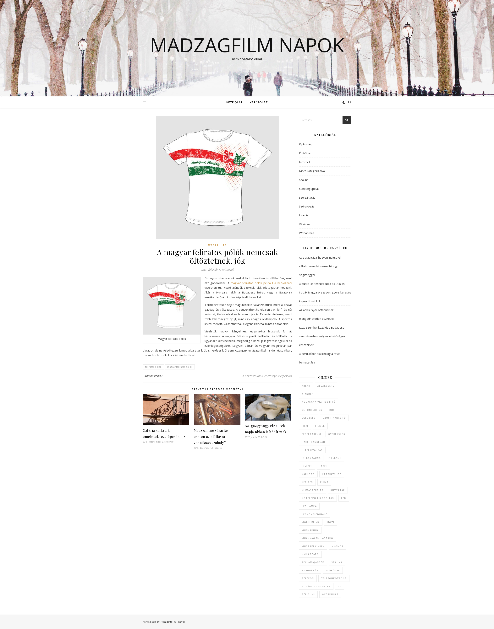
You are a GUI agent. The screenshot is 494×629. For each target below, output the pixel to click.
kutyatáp (338, 490)
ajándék (308, 393)
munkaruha (310, 530)
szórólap (332, 570)
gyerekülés (336, 434)
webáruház (330, 594)
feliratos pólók (153, 366)
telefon (308, 578)
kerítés (307, 482)
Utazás (304, 215)
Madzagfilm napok (247, 44)
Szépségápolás (309, 189)
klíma (324, 482)
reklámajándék (313, 562)
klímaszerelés (312, 490)
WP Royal (179, 621)
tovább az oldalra (316, 586)
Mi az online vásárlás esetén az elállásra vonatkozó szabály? (211, 436)
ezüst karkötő (334, 417)
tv (340, 586)
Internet (304, 162)
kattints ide (331, 474)
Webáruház (217, 245)
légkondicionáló (315, 514)
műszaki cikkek (313, 546)
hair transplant (314, 441)
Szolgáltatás (307, 197)
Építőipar (305, 153)
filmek (320, 425)
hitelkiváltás (312, 450)
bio (331, 409)
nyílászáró (310, 554)
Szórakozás (306, 206)
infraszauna (311, 457)
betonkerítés (312, 409)
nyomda (337, 546)
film (305, 425)
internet (334, 457)
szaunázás (310, 570)
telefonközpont (334, 578)
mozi (330, 522)
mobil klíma (311, 522)
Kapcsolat (259, 102)
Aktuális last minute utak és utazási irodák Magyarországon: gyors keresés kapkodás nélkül (325, 292)
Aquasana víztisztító (319, 401)
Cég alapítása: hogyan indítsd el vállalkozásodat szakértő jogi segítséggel (320, 266)
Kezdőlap (234, 102)
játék (324, 466)
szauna (336, 562)
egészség (309, 417)
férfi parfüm (311, 434)
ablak (306, 385)
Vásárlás (304, 224)
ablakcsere (325, 385)
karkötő (308, 474)
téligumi (308, 594)
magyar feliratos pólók (179, 366)
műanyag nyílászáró (317, 538)
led (343, 498)
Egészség (305, 144)
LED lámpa (309, 506)
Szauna (303, 180)
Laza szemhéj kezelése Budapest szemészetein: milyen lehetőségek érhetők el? (322, 336)
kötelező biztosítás (318, 498)
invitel (307, 466)
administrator (154, 376)
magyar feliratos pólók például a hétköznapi (261, 283)
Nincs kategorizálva (312, 171)
